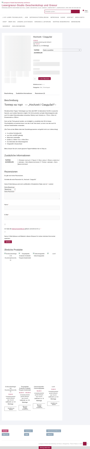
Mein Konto (79, 17)
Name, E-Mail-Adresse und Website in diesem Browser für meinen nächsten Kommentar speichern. (29, 237)
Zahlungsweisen (18, 26)
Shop (5, 21)
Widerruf (6, 26)
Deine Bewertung (9, 187)
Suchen (75, 11)
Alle (41, 87)
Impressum (54, 17)
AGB (26, 17)
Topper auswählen (38, 51)
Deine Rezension (9, 191)
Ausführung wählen (11, 408)
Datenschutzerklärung (39, 17)
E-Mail (6, 214)
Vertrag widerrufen (61, 21)
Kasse (63, 17)
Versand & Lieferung (42, 21)
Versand (38, 43)
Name (6, 204)
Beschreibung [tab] (8, 93)
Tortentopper (46, 87)
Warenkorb (75, 21)
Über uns (12, 21)
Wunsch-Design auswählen (25, 408)
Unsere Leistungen (25, 21)
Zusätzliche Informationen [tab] (24, 93)
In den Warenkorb (44, 78)
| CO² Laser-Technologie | (13, 17)
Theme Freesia (74, 443)
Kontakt (70, 17)
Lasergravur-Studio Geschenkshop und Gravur (29, 5)
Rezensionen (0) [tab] (40, 93)
